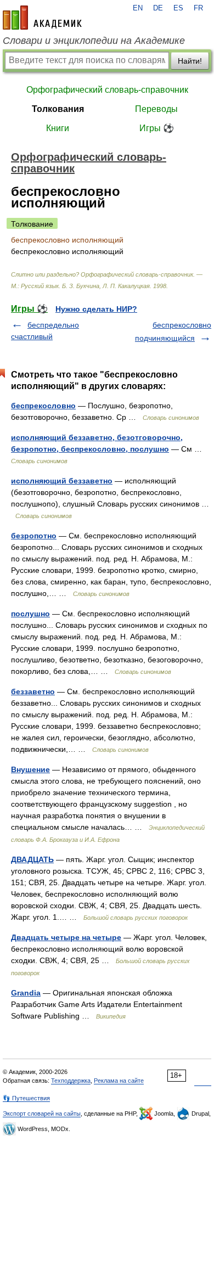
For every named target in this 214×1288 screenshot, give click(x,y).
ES (178, 8)
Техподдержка (71, 1080)
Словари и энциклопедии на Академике (94, 40)
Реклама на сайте (119, 1080)
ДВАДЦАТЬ (32, 859)
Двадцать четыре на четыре (66, 937)
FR (198, 8)
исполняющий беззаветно (61, 480)
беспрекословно (43, 405)
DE (158, 8)
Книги (57, 128)
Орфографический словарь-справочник (107, 89)
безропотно (34, 535)
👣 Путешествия (26, 1098)
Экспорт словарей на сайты (42, 1113)
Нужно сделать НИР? (96, 309)
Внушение (30, 769)
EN (138, 8)
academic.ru (42, 17)
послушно (30, 613)
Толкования (58, 109)
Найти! (190, 61)
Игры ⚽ (156, 128)
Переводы (156, 109)
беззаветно (33, 691)
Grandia (26, 992)
